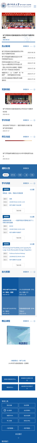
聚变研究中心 (10, 387)
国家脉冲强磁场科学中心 (10, 379)
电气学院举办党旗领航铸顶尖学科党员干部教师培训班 (12, 52)
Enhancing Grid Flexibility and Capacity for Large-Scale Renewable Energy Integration (17, 249)
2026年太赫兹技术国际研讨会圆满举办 (12, 79)
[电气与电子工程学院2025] (16, 5)
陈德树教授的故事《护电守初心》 (26, 309)
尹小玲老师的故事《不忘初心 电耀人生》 (26, 291)
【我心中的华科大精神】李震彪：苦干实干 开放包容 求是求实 (12, 68)
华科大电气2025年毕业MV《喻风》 (9, 309)
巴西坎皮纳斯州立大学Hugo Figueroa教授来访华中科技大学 (12, 63)
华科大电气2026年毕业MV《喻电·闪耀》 (10, 291)
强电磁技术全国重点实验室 (27, 379)
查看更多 (26, 46)
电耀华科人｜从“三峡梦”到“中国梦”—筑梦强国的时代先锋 (12, 74)
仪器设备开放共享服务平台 (27, 387)
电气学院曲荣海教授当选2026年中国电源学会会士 (12, 58)
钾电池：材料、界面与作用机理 (13, 193)
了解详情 (18, 210)
